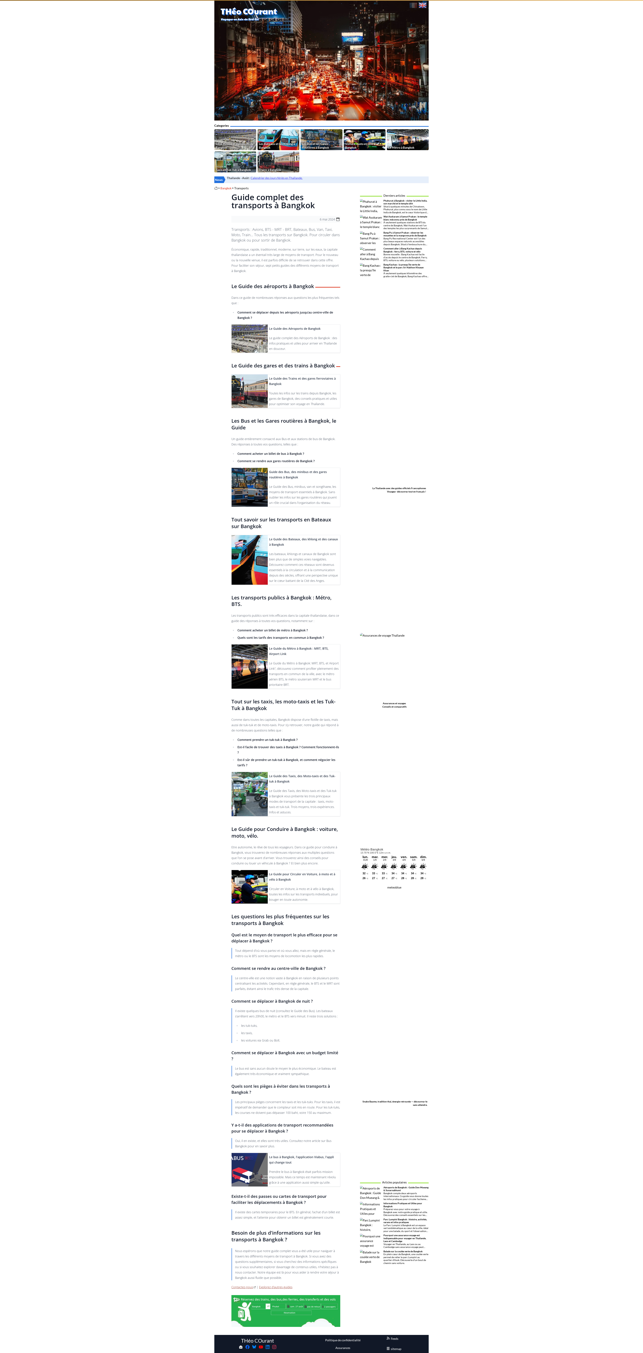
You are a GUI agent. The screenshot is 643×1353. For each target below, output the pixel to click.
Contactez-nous (242, 1287)
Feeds (394, 1338)
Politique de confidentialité (343, 1340)
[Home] (216, 188)
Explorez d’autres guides (275, 1287)
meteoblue (394, 887)
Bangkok (226, 188)
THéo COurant (257, 1341)
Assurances (342, 1348)
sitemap (396, 1349)
